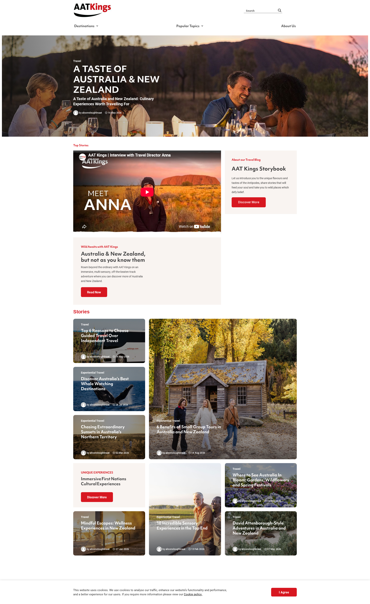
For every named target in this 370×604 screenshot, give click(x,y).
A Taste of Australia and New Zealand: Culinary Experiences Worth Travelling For (113, 101)
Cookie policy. (193, 594)
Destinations (84, 26)
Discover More (248, 202)
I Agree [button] (284, 592)
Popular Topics (187, 26)
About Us (288, 26)
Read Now (94, 292)
